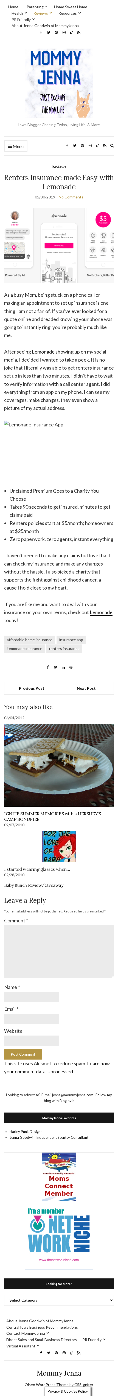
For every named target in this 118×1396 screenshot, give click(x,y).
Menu (18, 146)
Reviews (40, 13)
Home (13, 6)
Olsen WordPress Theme (47, 1384)
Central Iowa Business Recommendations (42, 1327)
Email (11, 1009)
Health (17, 13)
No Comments (71, 197)
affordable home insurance (29, 639)
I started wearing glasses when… (37, 869)
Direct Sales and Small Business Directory (41, 1339)
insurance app (71, 639)
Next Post (86, 688)
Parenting (35, 6)
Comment (16, 920)
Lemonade (43, 352)
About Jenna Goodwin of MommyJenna (45, 25)
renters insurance (64, 648)
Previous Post (31, 688)
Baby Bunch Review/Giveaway (33, 885)
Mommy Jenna (59, 1373)
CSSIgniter (83, 1384)
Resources (67, 13)
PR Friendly (21, 19)
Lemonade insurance (24, 648)
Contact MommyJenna (25, 1333)
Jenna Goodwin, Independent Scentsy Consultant (49, 1137)
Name (12, 987)
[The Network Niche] (59, 1235)
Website (13, 1031)
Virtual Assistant (20, 1346)
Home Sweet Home (70, 6)
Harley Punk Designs (26, 1131)
